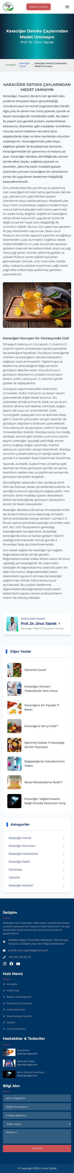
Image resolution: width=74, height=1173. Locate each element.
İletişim (11, 1022)
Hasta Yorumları (16, 1009)
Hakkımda (13, 990)
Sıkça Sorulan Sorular (19, 1016)
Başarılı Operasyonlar (19, 996)
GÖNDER (37, 1148)
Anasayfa (11, 64)
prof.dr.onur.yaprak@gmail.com (28, 950)
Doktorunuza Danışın (19, 1003)
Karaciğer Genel (24, 65)
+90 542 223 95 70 (19, 957)
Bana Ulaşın (38, 7)
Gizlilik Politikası (16, 1028)
